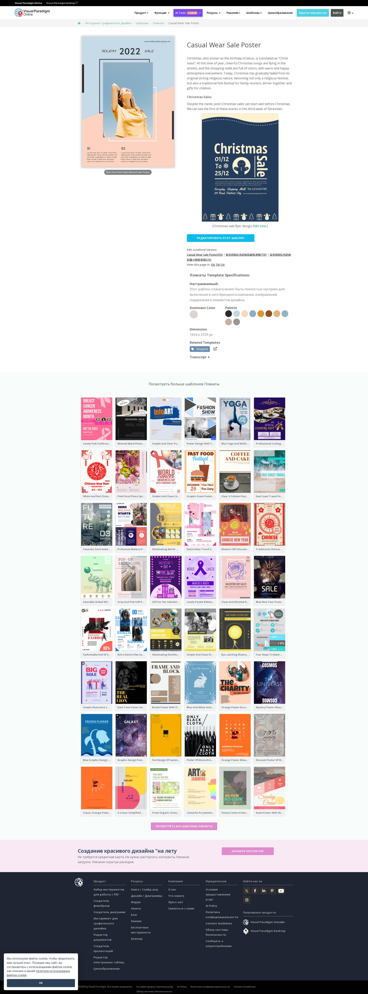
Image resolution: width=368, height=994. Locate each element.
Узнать (136, 908)
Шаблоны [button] (253, 13)
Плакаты (158, 23)
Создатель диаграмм (109, 912)
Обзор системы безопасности (154, 991)
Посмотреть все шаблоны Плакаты (184, 826)
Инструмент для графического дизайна (106, 923)
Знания (136, 921)
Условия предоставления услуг (218, 894)
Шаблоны (142, 23)
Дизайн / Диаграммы (146, 896)
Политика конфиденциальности (210, 986)
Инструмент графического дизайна (108, 23)
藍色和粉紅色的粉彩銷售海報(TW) (246, 254)
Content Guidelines (219, 923)
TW (218, 264)
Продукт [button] (140, 13)
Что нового (176, 896)
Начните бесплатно (248, 851)
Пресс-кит (175, 902)
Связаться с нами (181, 908)
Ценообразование (280, 13)
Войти (337, 13)
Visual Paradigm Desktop (60, 3)
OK (41, 982)
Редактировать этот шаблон (220, 238)
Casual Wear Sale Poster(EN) (205, 254)
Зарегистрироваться (313, 13)
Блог (134, 915)
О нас (172, 889)
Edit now (259, 226)
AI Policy (211, 906)
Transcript (198, 357)
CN (222, 264)
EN (213, 264)
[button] (162, 13)
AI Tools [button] (185, 13)
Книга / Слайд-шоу (144, 889)
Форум (135, 902)
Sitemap (136, 939)
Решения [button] (232, 13)
